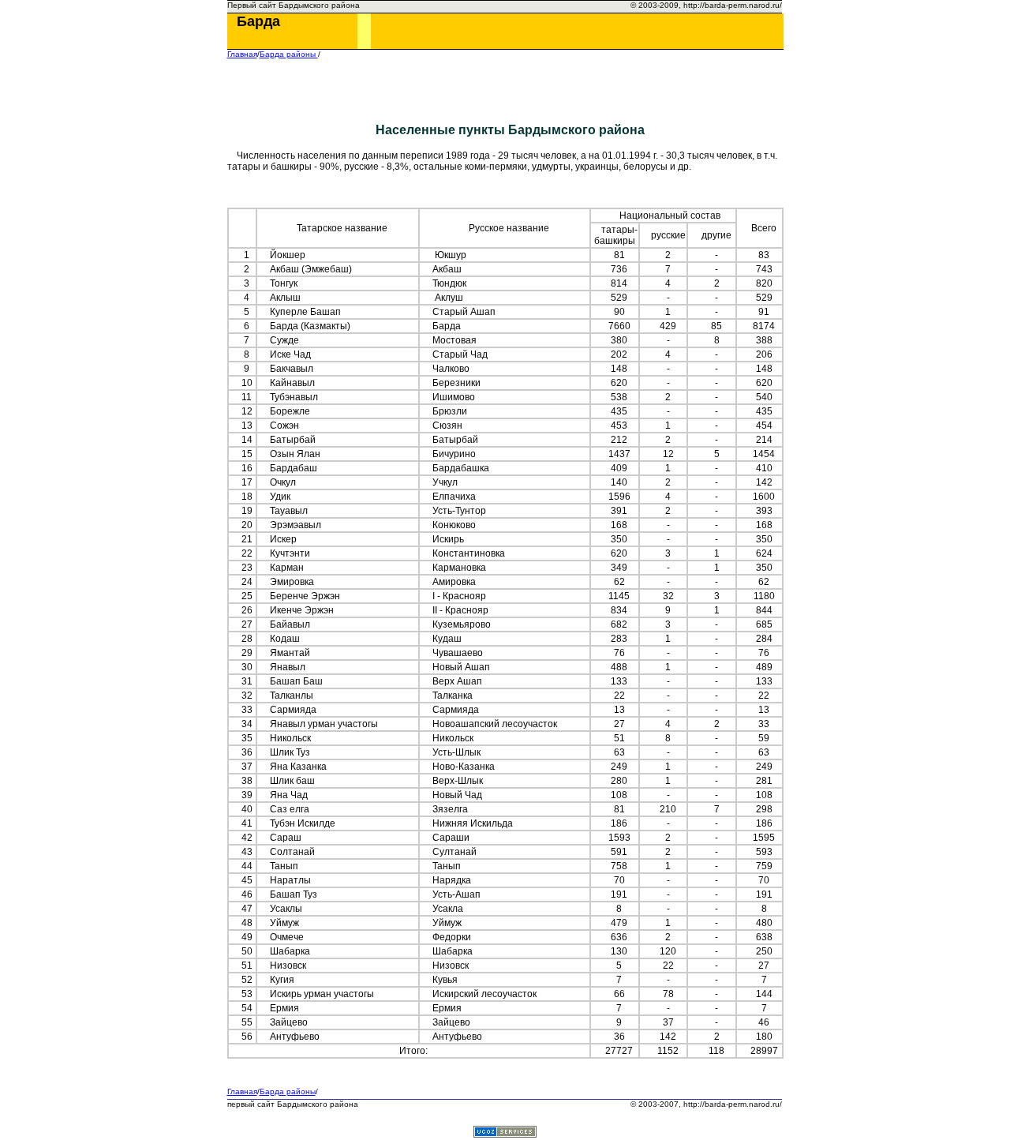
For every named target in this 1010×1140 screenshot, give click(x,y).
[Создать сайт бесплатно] (505, 1133)
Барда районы (289, 54)
